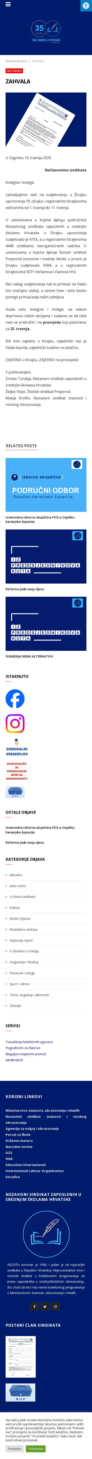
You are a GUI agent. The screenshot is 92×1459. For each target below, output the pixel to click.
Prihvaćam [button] (36, 1449)
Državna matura (19, 1140)
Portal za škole (18, 1134)
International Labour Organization (35, 1170)
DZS (9, 1152)
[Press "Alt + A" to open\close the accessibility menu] (86, 5)
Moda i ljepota (20, 918)
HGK (9, 1158)
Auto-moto (18, 886)
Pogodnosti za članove (23, 1048)
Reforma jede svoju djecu (25, 589)
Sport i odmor (20, 984)
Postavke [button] (14, 1449)
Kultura (15, 907)
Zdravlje (15, 1006)
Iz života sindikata (22, 896)
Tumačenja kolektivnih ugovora (29, 1041)
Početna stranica (16, 61)
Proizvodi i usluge (22, 973)
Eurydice (13, 1176)
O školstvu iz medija (24, 951)
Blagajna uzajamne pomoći (26, 1054)
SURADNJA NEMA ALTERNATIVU (29, 656)
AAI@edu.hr (14, 1060)
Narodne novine (19, 1146)
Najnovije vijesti (21, 940)
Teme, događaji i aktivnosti (29, 995)
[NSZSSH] (46, 31)
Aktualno (14, 70)
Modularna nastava (24, 929)
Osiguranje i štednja (24, 962)
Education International (26, 1164)
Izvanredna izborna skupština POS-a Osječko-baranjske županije (40, 519)
